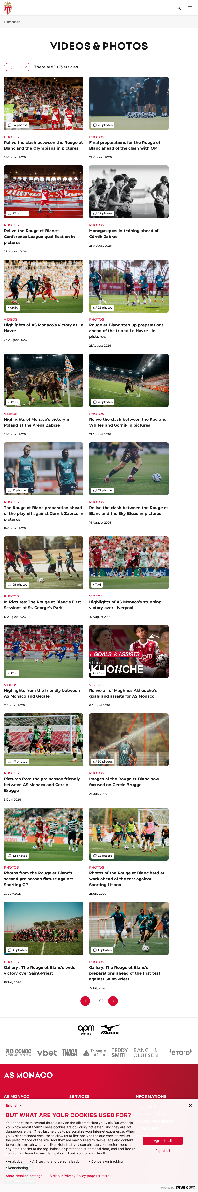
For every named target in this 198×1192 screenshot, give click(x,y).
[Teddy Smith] (120, 1052)
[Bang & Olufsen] (145, 1052)
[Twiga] (69, 1052)
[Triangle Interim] (94, 1052)
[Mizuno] (110, 1029)
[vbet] (47, 1052)
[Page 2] (113, 1001)
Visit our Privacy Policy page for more (79, 1176)
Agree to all (163, 1141)
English (12, 1105)
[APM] (86, 1029)
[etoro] (180, 1052)
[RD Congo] (19, 1052)
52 (101, 1001)
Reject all (163, 1150)
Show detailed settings (24, 1176)
